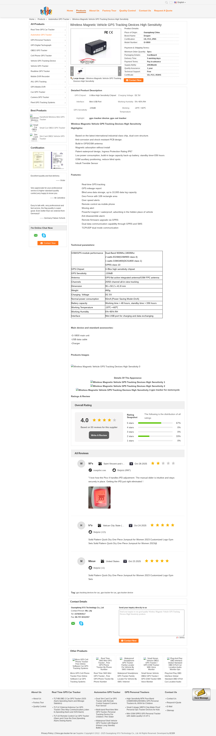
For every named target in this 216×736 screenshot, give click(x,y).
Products (81, 10)
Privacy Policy (47, 733)
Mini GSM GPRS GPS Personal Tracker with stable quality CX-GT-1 (143, 715)
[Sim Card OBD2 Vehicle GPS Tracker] (34, 137)
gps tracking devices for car (88, 593)
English (181, 2)
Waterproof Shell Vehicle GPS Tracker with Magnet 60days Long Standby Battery (107, 724)
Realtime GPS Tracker (40, 71)
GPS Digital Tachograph (41, 45)
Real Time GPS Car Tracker (43, 30)
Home (70, 10)
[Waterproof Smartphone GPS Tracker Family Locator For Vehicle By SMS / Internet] (128, 664)
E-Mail (169, 706)
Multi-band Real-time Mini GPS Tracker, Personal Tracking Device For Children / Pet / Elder (107, 713)
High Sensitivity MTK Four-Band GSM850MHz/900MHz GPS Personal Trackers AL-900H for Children (143, 701)
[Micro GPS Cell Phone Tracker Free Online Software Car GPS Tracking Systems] (80, 664)
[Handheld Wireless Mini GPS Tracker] (34, 118)
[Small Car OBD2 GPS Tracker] (34, 127)
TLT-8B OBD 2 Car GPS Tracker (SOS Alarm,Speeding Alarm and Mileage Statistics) (70, 701)
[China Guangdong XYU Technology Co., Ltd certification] (38, 160)
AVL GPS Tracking (38, 82)
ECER (172, 733)
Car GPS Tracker (38, 92)
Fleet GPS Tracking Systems (43, 102)
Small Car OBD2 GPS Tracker (52, 128)
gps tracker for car (108, 593)
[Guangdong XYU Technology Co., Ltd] (46, 11)
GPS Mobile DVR (38, 87)
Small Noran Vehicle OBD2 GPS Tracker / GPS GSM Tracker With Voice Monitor (151, 677)
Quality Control (127, 10)
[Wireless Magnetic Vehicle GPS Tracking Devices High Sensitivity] (95, 46)
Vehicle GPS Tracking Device (43, 61)
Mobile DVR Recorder (40, 76)
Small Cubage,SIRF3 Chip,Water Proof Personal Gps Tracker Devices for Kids (143, 708)
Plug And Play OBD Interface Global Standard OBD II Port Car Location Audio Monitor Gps (174, 679)
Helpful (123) (99, 532)
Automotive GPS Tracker (58, 19)
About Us (94, 10)
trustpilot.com (99, 470)
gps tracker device (125, 593)
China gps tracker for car (65, 733)
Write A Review (99, 435)
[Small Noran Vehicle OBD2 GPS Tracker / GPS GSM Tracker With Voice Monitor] (151, 664)
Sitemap (170, 710)
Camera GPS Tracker (40, 97)
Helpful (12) (99, 568)
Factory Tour (109, 10)
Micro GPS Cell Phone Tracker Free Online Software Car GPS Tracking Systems (79, 677)
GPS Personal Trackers (41, 40)
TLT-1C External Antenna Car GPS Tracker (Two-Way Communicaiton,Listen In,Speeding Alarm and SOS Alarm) (71, 709)
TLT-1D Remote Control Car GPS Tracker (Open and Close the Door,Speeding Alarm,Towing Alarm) (71, 718)
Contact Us (145, 10)
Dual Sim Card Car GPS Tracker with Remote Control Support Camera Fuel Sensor (106, 702)
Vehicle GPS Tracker (39, 66)
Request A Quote (163, 10)
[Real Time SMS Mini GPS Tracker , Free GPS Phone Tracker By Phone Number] (104, 664)
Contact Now (135, 80)
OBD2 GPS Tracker (39, 50)
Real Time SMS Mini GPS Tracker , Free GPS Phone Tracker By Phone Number (104, 677)
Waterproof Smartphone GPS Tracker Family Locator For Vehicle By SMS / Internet (127, 677)
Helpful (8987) (124, 470)
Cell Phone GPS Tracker (41, 56)
